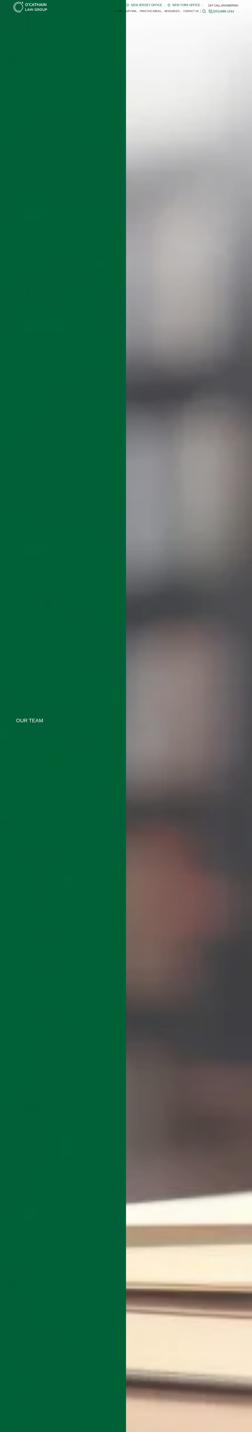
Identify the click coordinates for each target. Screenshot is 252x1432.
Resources (172, 11)
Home (118, 11)
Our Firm (130, 11)
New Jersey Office (146, 5)
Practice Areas (150, 11)
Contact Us (191, 11)
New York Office (186, 5)
